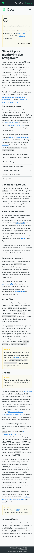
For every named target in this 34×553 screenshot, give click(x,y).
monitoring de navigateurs (15, 62)
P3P (17, 510)
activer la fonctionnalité (17, 125)
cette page (22, 36)
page (7, 284)
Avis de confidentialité (13, 548)
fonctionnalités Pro (11, 123)
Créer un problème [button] (25, 43)
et (20, 223)
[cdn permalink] (14, 299)
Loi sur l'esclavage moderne (23, 549)
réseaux (16, 357)
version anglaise (21, 33)
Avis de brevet (25, 548)
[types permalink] (24, 258)
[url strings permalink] (27, 184)
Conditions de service (18, 547)
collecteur (5, 145)
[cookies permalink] (11, 372)
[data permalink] (24, 106)
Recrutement (12, 547)
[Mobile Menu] (30, 9)
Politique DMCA (25, 547)
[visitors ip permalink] (25, 211)
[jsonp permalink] (19, 519)
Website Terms (20, 548)
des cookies (28, 391)
